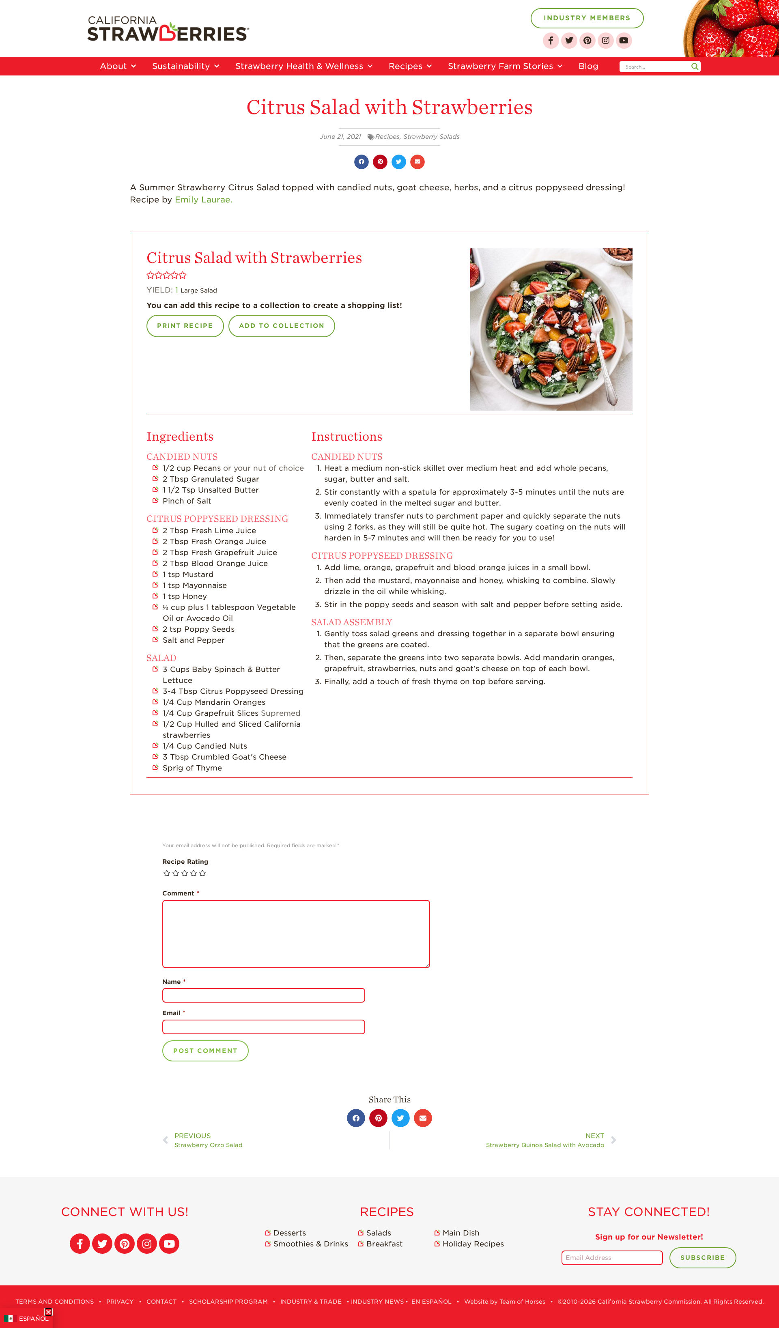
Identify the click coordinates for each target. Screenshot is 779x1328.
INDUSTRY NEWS (377, 1301)
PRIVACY (120, 1301)
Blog (588, 66)
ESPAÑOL (34, 1318)
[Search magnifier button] (695, 66)
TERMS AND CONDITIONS (54, 1301)
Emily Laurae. (203, 199)
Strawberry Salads (431, 136)
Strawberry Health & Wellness (299, 66)
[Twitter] (569, 40)
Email (173, 1013)
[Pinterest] (587, 40)
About (113, 66)
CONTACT (161, 1301)
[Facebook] (551, 40)
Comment (180, 893)
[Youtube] (624, 40)
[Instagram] (606, 40)
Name (174, 982)
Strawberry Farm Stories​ (500, 66)
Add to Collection (282, 325)
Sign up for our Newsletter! (649, 1237)
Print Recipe (185, 325)
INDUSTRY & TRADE (311, 1301)
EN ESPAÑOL (431, 1301)
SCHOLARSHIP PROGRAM (228, 1301)
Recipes (406, 66)
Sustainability (181, 66)
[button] (361, 162)
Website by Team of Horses (504, 1301)
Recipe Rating (185, 861)
